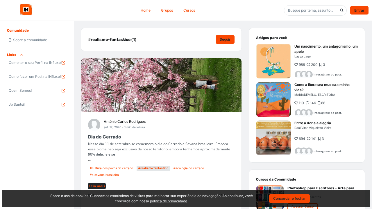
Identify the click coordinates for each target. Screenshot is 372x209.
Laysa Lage (302, 56)
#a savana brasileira (104, 174)
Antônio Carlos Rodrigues (125, 121)
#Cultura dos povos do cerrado (111, 168)
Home (146, 10)
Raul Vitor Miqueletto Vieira (313, 127)
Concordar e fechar (289, 198)
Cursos (189, 10)
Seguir (225, 39)
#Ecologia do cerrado (189, 168)
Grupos (167, 10)
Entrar (359, 10)
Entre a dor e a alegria (312, 123)
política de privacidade (168, 201)
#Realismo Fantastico (153, 168)
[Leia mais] (273, 61)
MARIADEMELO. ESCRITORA (314, 94)
